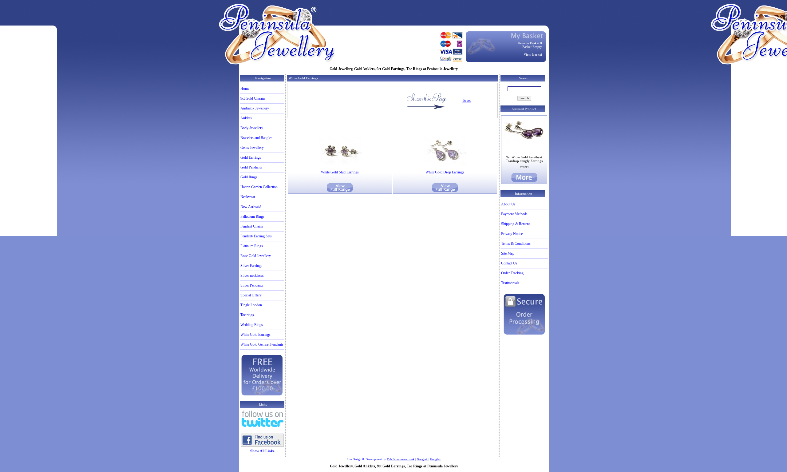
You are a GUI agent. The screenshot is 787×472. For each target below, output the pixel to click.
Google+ (422, 459)
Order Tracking (512, 273)
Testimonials (510, 283)
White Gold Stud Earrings (340, 172)
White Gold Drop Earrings (444, 172)
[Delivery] (262, 395)
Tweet (466, 100)
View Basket (533, 54)
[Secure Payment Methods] (524, 334)
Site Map (507, 253)
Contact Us (509, 263)
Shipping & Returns (515, 224)
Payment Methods (514, 214)
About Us (508, 204)
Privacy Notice (512, 234)
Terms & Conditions (516, 243)
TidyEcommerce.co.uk (400, 459)
